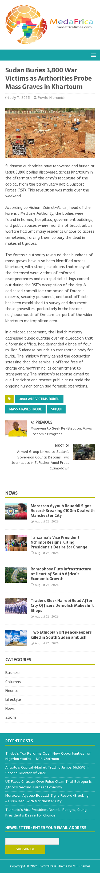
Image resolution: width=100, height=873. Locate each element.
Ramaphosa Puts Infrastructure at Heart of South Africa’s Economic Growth (61, 574)
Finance (11, 690)
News (11, 493)
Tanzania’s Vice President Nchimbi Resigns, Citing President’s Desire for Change (59, 542)
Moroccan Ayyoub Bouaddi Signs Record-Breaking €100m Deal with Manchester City (63, 510)
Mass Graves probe (25, 409)
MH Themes (81, 866)
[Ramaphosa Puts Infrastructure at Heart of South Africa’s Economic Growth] (16, 579)
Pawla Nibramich (51, 98)
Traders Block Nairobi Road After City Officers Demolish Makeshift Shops (62, 605)
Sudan (56, 409)
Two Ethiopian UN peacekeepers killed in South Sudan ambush (61, 634)
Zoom (10, 717)
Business (13, 673)
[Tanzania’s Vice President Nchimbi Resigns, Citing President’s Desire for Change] (16, 548)
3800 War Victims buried (39, 399)
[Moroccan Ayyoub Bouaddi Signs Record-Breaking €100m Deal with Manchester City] (16, 516)
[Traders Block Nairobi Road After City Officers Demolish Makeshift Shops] (16, 611)
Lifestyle (13, 699)
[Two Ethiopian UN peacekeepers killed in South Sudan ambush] (16, 643)
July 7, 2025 (20, 98)
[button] (93, 55)
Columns (13, 682)
